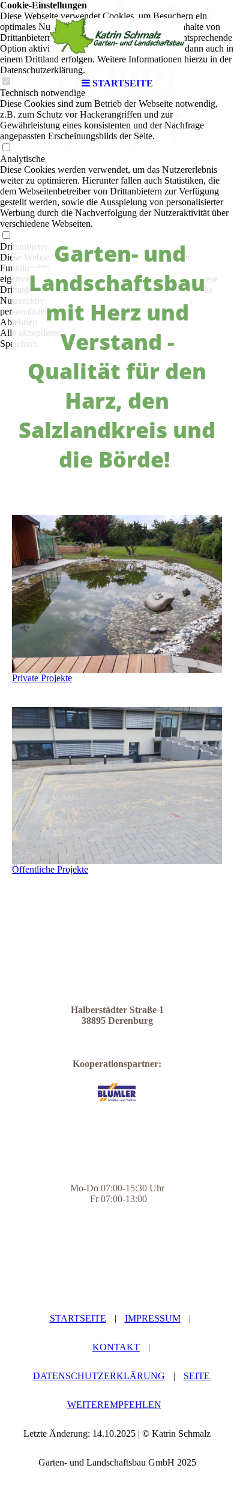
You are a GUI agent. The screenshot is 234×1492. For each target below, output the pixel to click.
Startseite (78, 1318)
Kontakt (116, 1347)
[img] (117, 36)
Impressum (153, 1318)
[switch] (6, 148)
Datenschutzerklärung (99, 1376)
